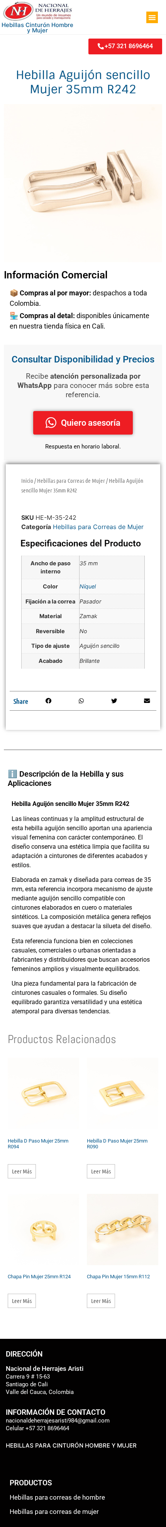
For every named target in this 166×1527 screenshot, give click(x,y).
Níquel (88, 586)
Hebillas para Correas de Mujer (71, 480)
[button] (152, 17)
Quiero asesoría (90, 423)
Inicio (27, 480)
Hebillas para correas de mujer (54, 1511)
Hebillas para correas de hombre (57, 1497)
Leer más (22, 1171)
